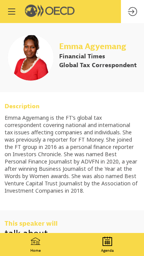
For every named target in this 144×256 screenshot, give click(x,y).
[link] (35, 244)
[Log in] (132, 11)
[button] (11, 11)
